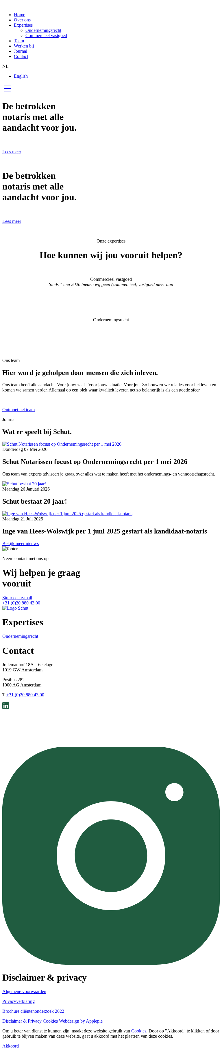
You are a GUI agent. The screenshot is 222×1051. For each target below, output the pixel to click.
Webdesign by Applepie (81, 1021)
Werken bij (24, 45)
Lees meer (11, 151)
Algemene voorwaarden (24, 991)
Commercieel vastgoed (46, 35)
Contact (21, 56)
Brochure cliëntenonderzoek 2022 (33, 1011)
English (21, 76)
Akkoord (10, 1045)
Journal (20, 51)
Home (19, 14)
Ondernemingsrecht (43, 30)
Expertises (23, 25)
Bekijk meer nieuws (20, 543)
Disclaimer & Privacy (22, 1021)
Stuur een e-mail (17, 597)
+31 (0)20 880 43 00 (21, 602)
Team (19, 40)
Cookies (50, 1021)
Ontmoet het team (18, 409)
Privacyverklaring (18, 1001)
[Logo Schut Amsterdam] (15, 608)
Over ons (22, 19)
